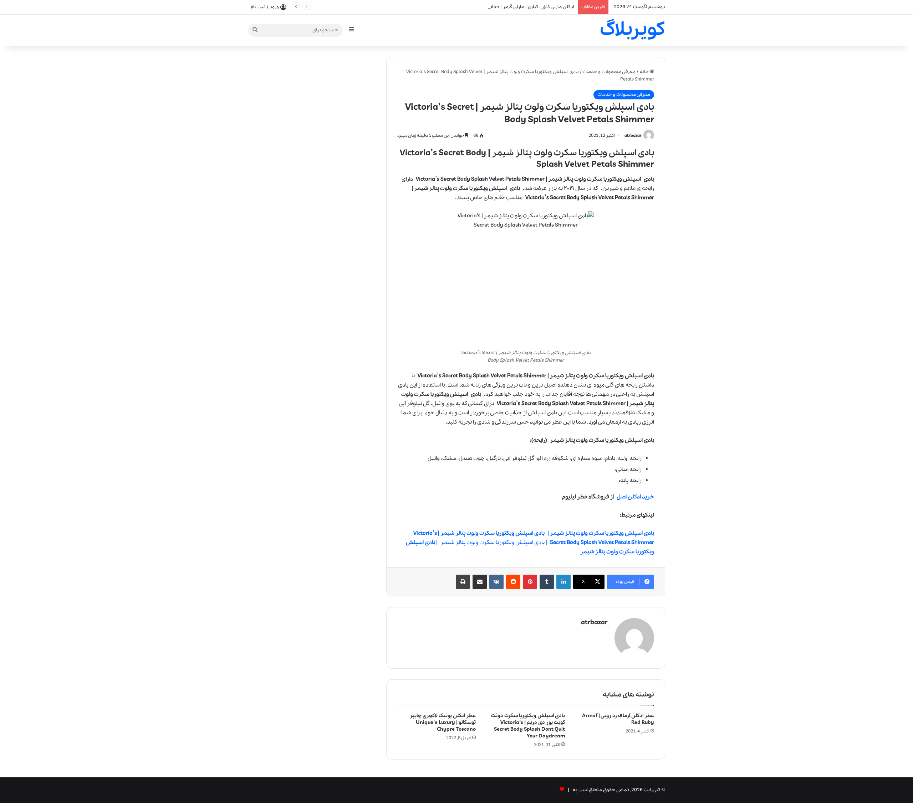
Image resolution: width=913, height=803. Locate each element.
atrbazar (633, 136)
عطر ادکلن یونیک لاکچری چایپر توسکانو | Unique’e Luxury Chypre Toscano (443, 722)
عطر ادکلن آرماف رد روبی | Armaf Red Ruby (618, 719)
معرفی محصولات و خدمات (609, 71)
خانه (644, 71)
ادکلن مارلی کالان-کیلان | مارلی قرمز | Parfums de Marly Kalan (510, 7)
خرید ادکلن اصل (635, 497)
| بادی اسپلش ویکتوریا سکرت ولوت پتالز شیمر (530, 542)
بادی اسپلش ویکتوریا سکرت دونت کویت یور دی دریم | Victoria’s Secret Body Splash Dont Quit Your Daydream (528, 726)
